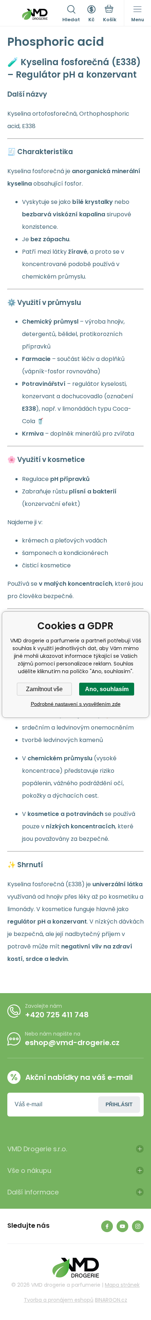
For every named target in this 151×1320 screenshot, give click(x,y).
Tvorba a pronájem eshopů (58, 1300)
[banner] (34, 14)
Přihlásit (119, 1104)
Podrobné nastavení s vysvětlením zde (76, 704)
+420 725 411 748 (57, 1015)
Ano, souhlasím (107, 689)
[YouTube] (122, 1226)
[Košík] (110, 14)
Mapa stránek (122, 1285)
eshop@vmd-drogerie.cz (72, 1042)
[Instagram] (138, 1226)
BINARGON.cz (111, 1300)
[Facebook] (107, 1226)
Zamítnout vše (44, 689)
